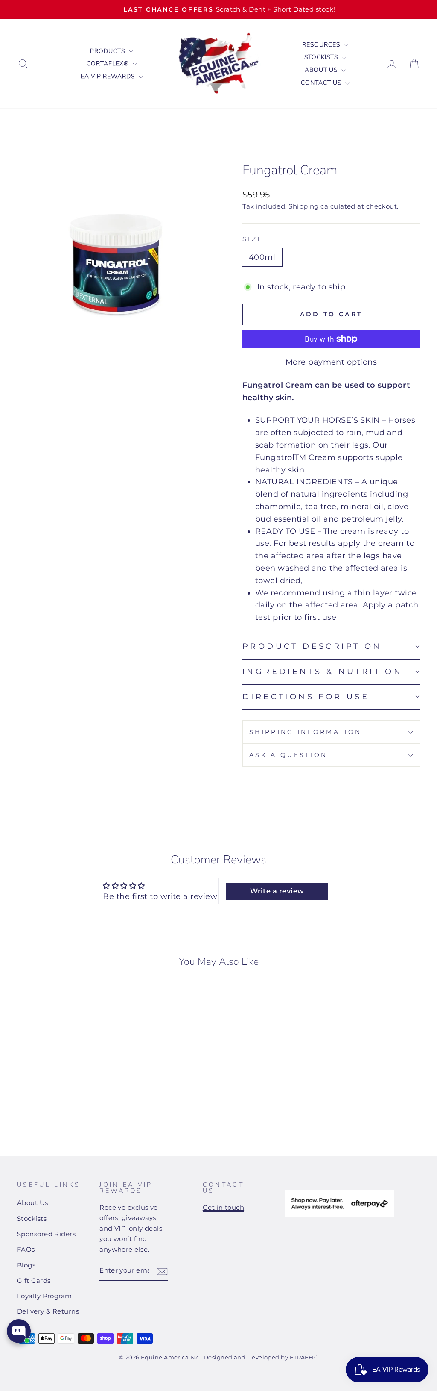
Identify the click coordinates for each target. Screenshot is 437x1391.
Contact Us (322, 83)
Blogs (26, 1265)
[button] (331, 647)
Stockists (322, 57)
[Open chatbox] (19, 1331)
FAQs (26, 1249)
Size (252, 239)
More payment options (331, 362)
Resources (322, 45)
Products (108, 51)
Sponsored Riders (46, 1234)
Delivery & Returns (48, 1311)
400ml (262, 257)
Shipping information (305, 732)
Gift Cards (34, 1280)
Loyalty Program (44, 1296)
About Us (322, 70)
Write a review (277, 891)
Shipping (303, 206)
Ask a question (288, 755)
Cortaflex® (109, 63)
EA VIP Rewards (109, 76)
